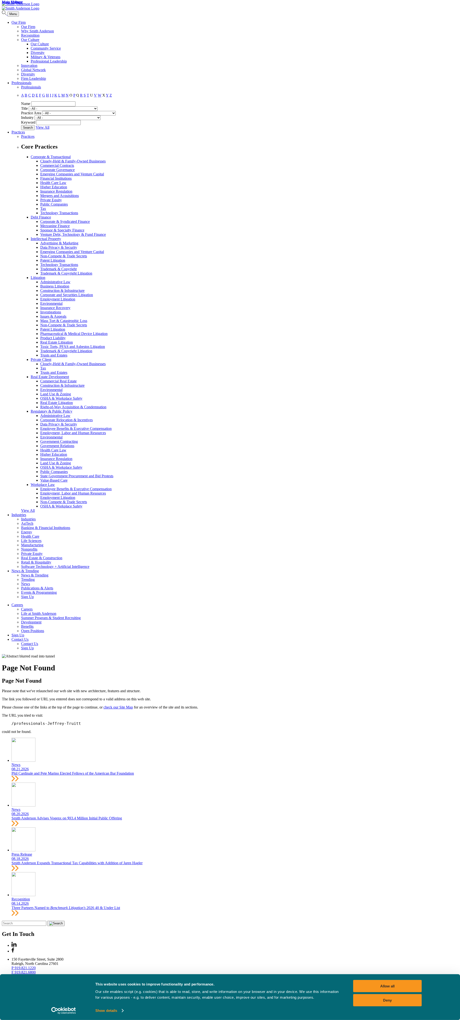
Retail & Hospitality (36, 562)
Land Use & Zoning (55, 394)
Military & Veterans (45, 57)
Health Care (30, 536)
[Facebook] (13, 951)
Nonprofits (29, 549)
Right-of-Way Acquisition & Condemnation (73, 407)
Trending (28, 579)
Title (24, 108)
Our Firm (19, 22)
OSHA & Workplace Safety (61, 398)
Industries (19, 515)
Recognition (30, 35)
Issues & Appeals (53, 316)
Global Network (33, 70)
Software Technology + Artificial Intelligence (55, 567)
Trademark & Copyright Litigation (66, 273)
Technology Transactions (59, 213)
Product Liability (53, 338)
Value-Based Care (54, 480)
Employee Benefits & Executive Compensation (76, 428)
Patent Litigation (52, 260)
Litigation (38, 278)
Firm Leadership (33, 78)
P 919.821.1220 (24, 968)
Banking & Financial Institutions (45, 528)
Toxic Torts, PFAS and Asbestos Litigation (72, 347)
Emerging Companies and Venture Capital (72, 174)
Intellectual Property (46, 239)
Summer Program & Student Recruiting (51, 618)
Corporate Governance (57, 170)
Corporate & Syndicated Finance (65, 221)
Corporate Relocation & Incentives (66, 420)
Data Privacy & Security (58, 247)
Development (31, 622)
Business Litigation (54, 286)
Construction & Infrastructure (62, 290)
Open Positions (32, 631)
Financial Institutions (56, 178)
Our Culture (30, 40)
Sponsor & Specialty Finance (62, 230)
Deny (387, 1000)
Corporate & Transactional (51, 157)
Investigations (50, 312)
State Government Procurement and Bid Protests (76, 476)
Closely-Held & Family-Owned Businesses (73, 161)
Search (28, 127)
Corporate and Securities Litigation (66, 295)
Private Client (41, 359)
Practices (18, 132)
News (25, 584)
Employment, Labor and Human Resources (73, 433)
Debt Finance (41, 217)
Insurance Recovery (55, 308)
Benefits (27, 626)
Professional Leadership (49, 61)
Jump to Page (12, 2)
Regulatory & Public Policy (51, 411)
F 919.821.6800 (24, 972)
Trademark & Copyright (58, 269)
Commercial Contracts (57, 165)
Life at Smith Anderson (38, 613)
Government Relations (57, 446)
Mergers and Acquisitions (59, 196)
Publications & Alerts (37, 588)
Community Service (46, 48)
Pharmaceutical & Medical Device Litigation (74, 334)
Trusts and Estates (53, 355)
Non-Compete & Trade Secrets (63, 256)
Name (25, 104)
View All (42, 127)
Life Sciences (31, 541)
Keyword (28, 122)
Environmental (51, 303)
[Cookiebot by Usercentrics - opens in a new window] (64, 1010)
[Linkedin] (14, 945)
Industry (27, 117)
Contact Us (20, 639)
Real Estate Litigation (56, 342)
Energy (26, 532)
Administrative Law (55, 282)
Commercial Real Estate (58, 381)
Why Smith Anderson (37, 31)
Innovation (29, 65)
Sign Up (27, 597)
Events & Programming (39, 592)
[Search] (4, 14)
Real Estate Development (50, 377)
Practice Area (31, 113)
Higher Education (53, 187)
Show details (106, 1010)
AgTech (27, 523)
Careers (17, 605)
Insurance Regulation (56, 191)
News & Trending (25, 571)
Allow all (387, 986)
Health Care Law (53, 183)
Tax (43, 209)
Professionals (21, 83)
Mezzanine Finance (55, 226)
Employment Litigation (57, 299)
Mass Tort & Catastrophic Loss (63, 321)
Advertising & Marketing (59, 243)
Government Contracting (59, 441)
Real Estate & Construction (41, 558)
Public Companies (54, 204)
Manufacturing (32, 545)
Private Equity (51, 200)
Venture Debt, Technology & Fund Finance (73, 234)
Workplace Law (43, 485)
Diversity (38, 53)
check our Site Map (118, 707)
